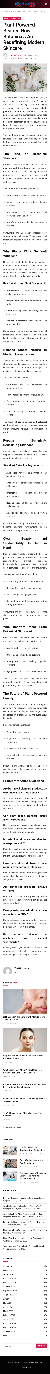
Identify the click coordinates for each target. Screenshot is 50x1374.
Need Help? (26, 1368)
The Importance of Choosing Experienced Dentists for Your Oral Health (33, 1176)
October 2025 (9, 1287)
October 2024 (9, 1332)
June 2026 (7, 1266)
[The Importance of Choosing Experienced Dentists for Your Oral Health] (10, 1176)
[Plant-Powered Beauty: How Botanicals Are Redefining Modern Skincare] (25, 77)
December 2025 (9, 1278)
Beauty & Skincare (12, 18)
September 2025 (10, 1291)
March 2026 (8, 1270)
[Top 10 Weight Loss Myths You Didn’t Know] (10, 1163)
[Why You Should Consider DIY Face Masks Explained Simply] (25, 1040)
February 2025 (9, 1315)
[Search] (46, 4)
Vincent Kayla (16, 55)
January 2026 (8, 1274)
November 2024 (10, 1327)
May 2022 (7, 1336)
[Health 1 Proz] (25, 4)
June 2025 (7, 1299)
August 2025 (8, 1295)
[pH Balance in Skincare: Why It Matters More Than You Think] (25, 1001)
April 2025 (7, 1307)
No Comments (10, 59)
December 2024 (10, 1323)
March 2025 (8, 1311)
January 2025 (8, 1319)
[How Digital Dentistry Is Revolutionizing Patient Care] (10, 1150)
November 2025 (9, 1283)
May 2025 (7, 1303)
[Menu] (4, 4)
